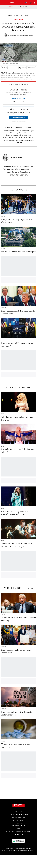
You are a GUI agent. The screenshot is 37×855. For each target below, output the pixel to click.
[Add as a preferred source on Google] (18, 841)
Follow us (23, 67)
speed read (18, 19)
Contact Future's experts (18, 814)
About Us (18, 811)
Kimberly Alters (14, 35)
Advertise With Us (18, 826)
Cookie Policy (18, 823)
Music (26, 15)
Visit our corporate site (24, 848)
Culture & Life (18, 15)
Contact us (18, 142)
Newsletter (32, 67)
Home (10, 15)
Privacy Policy (18, 820)
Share (5, 67)
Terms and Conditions (18, 817)
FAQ (18, 828)
